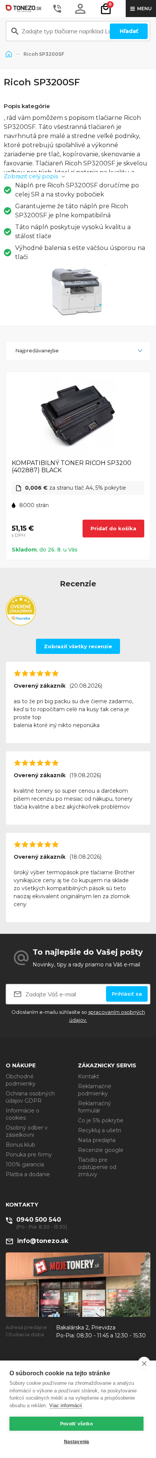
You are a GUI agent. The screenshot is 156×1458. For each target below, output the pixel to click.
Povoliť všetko (76, 1424)
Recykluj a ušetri (99, 1130)
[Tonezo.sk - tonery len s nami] (25, 8)
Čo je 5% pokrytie (100, 1120)
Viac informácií (65, 1405)
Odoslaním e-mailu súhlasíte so (78, 1016)
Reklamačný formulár (94, 1107)
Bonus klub (20, 1144)
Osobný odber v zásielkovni (27, 1131)
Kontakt (88, 1076)
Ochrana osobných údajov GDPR (30, 1097)
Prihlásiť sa (127, 994)
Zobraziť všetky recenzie (78, 646)
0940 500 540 (38, 1219)
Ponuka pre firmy (29, 1154)
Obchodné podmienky (21, 1080)
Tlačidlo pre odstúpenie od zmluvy (97, 1167)
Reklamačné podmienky (94, 1090)
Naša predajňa (96, 1140)
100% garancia (25, 1164)
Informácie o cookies (22, 1114)
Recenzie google (100, 1150)
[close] (144, 1363)
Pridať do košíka (113, 528)
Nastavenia (76, 1441)
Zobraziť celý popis (31, 176)
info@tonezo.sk (42, 1240)
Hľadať (129, 31)
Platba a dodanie (28, 1174)
